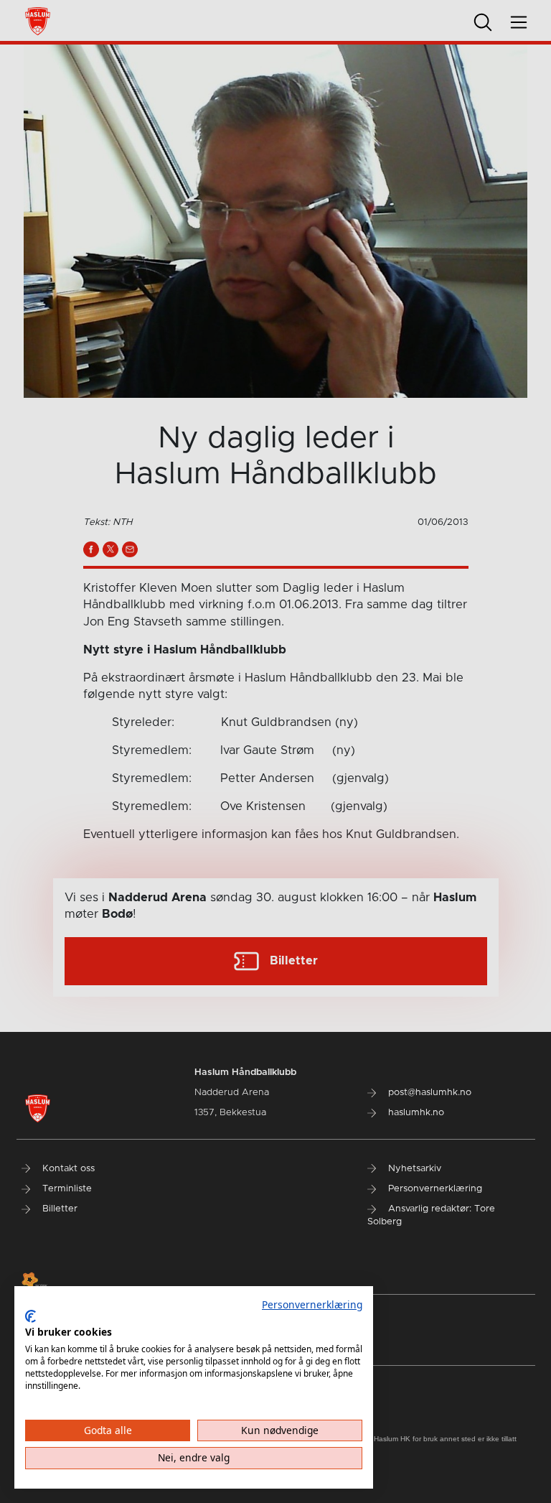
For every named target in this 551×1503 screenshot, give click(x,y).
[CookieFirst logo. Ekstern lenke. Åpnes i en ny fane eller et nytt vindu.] (30, 1316)
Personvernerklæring (312, 1304)
